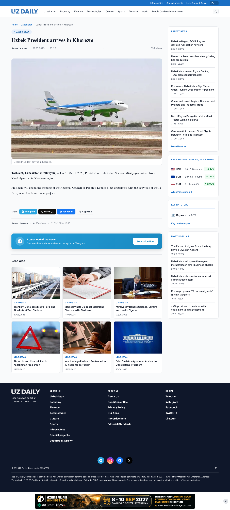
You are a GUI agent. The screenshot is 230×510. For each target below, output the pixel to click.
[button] (216, 11)
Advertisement (117, 418)
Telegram (30, 211)
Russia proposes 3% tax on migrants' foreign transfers (192, 293)
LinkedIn (171, 418)
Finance (78, 11)
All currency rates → (181, 192)
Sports (121, 11)
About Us (113, 396)
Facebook (68, 211)
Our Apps (113, 413)
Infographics (156, 3)
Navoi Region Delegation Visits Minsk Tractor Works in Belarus (191, 118)
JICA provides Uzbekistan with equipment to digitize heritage (188, 308)
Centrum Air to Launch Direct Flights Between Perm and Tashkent (191, 133)
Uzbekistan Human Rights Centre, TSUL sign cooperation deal (190, 73)
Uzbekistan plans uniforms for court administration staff (191, 278)
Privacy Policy (116, 407)
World (145, 11)
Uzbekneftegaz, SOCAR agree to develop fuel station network (189, 43)
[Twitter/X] (129, 460)
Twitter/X (49, 211)
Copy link (87, 211)
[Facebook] (119, 460)
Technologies (94, 11)
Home (14, 24)
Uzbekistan (49, 11)
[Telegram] (100, 460)
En (213, 3)
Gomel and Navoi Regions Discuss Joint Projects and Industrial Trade (193, 103)
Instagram (172, 402)
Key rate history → (180, 223)
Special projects (175, 3)
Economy (65, 11)
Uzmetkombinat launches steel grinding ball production (193, 58)
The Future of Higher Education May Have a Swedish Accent (191, 248)
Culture (109, 11)
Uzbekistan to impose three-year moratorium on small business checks (192, 263)
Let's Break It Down (196, 3)
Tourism (133, 11)
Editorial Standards (119, 424)
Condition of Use (118, 402)
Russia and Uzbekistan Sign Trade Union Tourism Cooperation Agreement (192, 88)
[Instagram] (110, 460)
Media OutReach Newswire (167, 11)
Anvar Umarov (19, 48)
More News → (178, 146)
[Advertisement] (115, 501)
